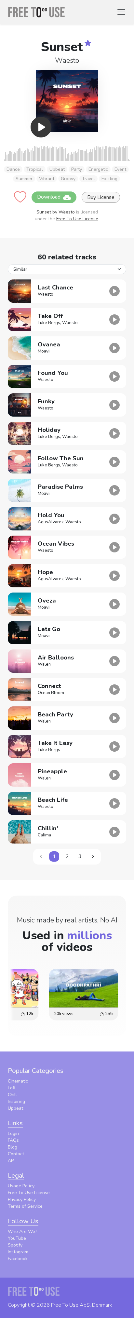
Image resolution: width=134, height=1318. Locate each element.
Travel (88, 179)
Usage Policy (21, 1186)
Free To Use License (77, 219)
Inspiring (16, 1101)
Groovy (68, 179)
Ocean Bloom (51, 693)
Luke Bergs (49, 323)
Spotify (15, 1245)
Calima (44, 835)
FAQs (13, 1140)
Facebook (18, 1259)
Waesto (67, 60)
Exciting (109, 179)
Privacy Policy (22, 1199)
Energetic (98, 169)
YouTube (17, 1238)
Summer (24, 179)
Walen (44, 664)
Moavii (44, 351)
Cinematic (18, 1081)
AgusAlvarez (50, 522)
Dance (13, 169)
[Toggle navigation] (121, 12)
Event (120, 169)
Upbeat (57, 169)
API (11, 1161)
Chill (12, 1095)
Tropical (34, 169)
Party (76, 169)
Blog (12, 1147)
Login (13, 1133)
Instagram (18, 1252)
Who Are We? (22, 1231)
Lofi (11, 1088)
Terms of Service (25, 1206)
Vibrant (46, 179)
